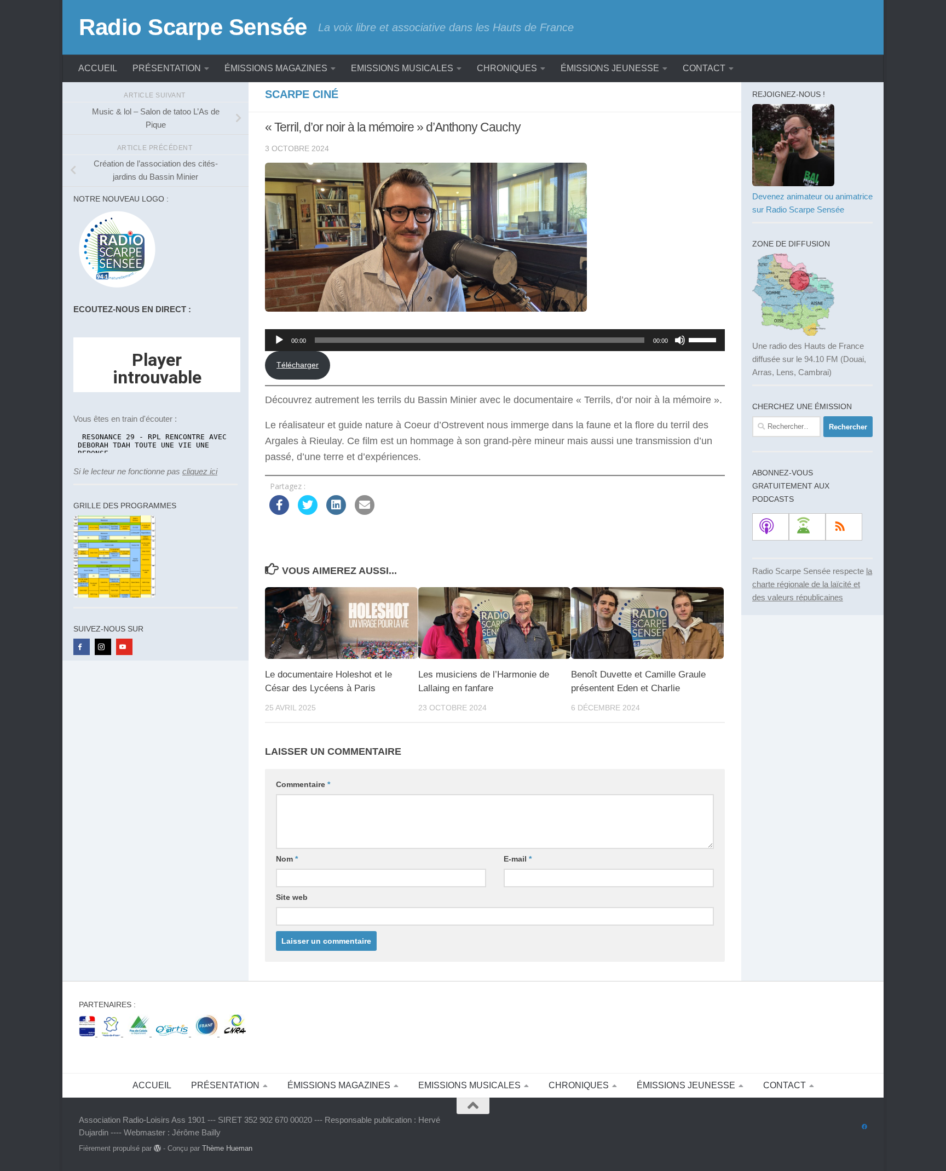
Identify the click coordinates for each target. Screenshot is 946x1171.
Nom (287, 858)
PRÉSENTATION (166, 68)
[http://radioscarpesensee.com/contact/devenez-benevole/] (793, 183)
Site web (292, 897)
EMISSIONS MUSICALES (402, 68)
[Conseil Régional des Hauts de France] (112, 1033)
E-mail (518, 858)
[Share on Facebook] (279, 511)
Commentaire (303, 784)
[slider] (704, 339)
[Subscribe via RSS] (844, 527)
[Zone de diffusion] (793, 332)
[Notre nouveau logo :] (114, 287)
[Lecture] (279, 340)
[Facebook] (81, 647)
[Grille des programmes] (114, 594)
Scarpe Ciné (301, 94)
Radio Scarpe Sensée (193, 27)
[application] (495, 340)
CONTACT (704, 68)
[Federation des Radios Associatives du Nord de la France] (207, 1033)
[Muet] (679, 340)
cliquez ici (199, 471)
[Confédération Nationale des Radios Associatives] (235, 1033)
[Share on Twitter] (308, 511)
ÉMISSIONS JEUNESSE (610, 68)
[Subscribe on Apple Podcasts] (770, 527)
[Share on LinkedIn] (336, 511)
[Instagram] (103, 647)
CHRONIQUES (507, 68)
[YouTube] (124, 647)
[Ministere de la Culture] (88, 1033)
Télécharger (297, 364)
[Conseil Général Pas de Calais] (140, 1033)
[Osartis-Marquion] (173, 1033)
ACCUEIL (97, 68)
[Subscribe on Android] (807, 527)
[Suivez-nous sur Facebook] (864, 1127)
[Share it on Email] (364, 511)
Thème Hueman (227, 1148)
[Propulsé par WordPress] (157, 1148)
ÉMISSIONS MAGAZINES (275, 68)
